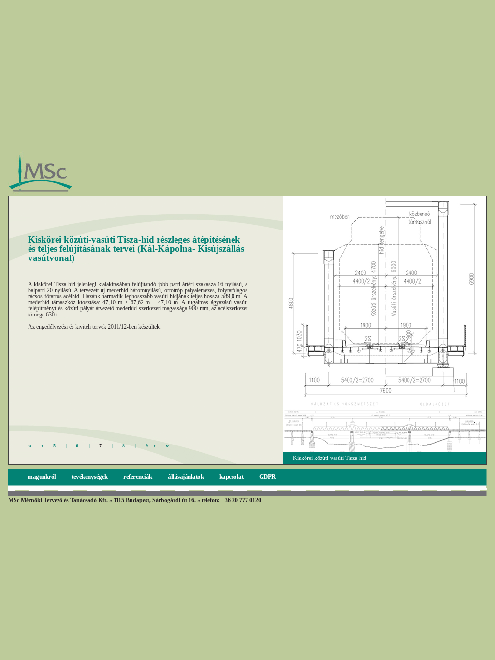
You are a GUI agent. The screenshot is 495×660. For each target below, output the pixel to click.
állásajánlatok (186, 476)
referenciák (138, 476)
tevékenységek (90, 476)
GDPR (267, 476)
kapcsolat (232, 476)
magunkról (42, 476)
